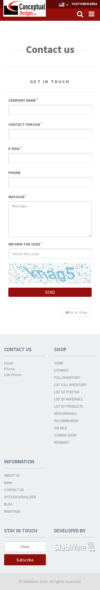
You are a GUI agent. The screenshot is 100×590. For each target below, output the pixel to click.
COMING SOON (65, 435)
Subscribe (25, 560)
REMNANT (61, 442)
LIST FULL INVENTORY (70, 384)
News (8, 482)
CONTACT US (14, 489)
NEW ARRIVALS (65, 413)
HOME (58, 363)
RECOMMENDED (66, 420)
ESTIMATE (61, 370)
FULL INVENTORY (67, 377)
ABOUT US (11, 475)
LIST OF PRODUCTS (68, 406)
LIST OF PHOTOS (66, 392)
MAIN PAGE (12, 511)
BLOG (8, 504)
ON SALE (60, 428)
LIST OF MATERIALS (68, 399)
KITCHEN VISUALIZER (20, 497)
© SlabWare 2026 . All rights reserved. (50, 581)
